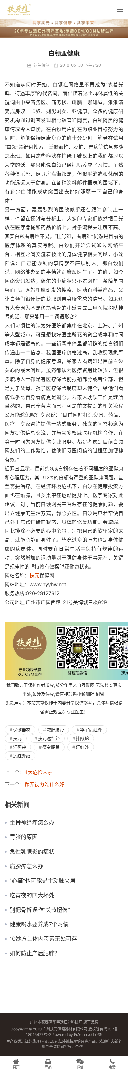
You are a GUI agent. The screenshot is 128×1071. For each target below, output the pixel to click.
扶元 (34, 575)
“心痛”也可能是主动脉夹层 (42, 881)
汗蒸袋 (19, 747)
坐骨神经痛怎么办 (32, 823)
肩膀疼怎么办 (26, 866)
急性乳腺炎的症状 (32, 852)
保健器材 (21, 729)
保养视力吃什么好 (44, 784)
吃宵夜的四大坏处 (32, 895)
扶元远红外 (49, 738)
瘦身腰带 (51, 747)
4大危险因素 (39, 772)
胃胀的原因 (24, 837)
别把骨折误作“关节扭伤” (40, 910)
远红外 (82, 747)
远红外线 (21, 755)
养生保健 (41, 65)
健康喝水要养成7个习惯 (39, 924)
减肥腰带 (55, 729)
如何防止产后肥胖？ (35, 953)
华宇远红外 (91, 729)
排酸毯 (82, 738)
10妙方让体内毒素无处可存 (43, 939)
